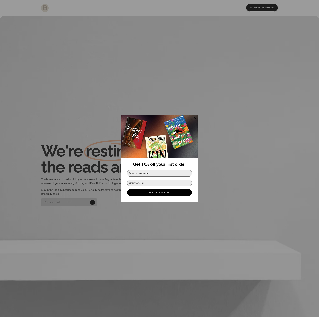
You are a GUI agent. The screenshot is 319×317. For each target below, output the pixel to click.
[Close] (195, 118)
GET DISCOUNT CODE (159, 192)
